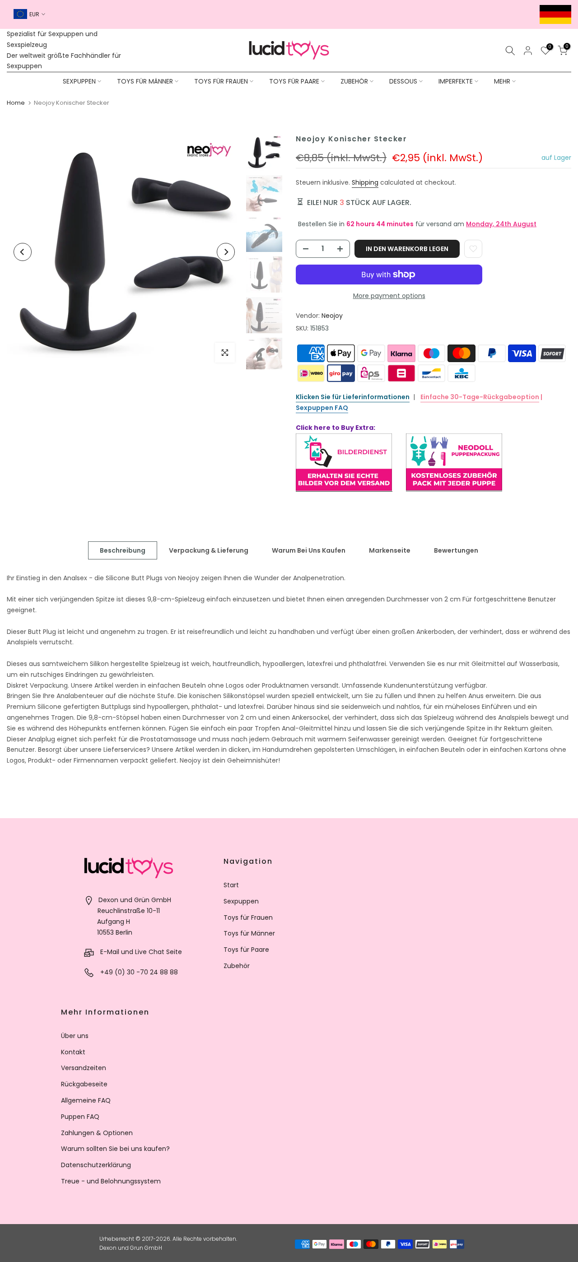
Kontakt (73, 1052)
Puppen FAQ (80, 1116)
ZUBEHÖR (354, 81)
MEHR (502, 81)
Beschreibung (122, 549)
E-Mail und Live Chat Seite (141, 951)
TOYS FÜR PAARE (294, 81)
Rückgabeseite (84, 1084)
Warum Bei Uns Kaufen (308, 549)
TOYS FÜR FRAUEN (221, 81)
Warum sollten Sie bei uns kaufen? (115, 1148)
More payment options (389, 295)
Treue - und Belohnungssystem (111, 1181)
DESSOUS (403, 81)
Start (231, 884)
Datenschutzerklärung (96, 1164)
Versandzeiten (83, 1067)
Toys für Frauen (248, 917)
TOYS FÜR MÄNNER (145, 81)
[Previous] (23, 252)
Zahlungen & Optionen (97, 1132)
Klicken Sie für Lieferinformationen (353, 396)
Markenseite (389, 549)
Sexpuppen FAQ (322, 407)
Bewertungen (456, 549)
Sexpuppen (241, 901)
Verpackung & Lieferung (208, 549)
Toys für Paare (246, 949)
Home (16, 102)
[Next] (226, 252)
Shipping (365, 182)
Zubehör (237, 965)
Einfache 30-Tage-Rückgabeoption (479, 396)
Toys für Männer (249, 933)
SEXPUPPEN (79, 81)
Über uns (75, 1035)
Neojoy (332, 315)
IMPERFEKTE (455, 81)
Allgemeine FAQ (86, 1100)
